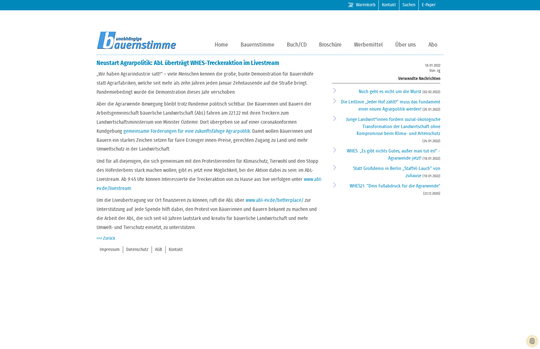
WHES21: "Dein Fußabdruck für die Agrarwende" (395, 186)
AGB (158, 249)
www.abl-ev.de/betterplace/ (274, 200)
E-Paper (429, 5)
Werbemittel (368, 45)
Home (221, 45)
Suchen (408, 5)
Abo (432, 45)
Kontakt (389, 5)
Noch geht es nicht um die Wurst (390, 91)
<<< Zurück (106, 238)
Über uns (405, 45)
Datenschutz (137, 249)
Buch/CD (297, 45)
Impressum (110, 249)
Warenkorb (365, 5)
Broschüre (330, 45)
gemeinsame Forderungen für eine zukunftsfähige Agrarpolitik (186, 131)
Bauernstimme (257, 45)
